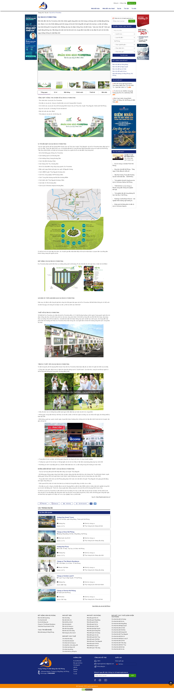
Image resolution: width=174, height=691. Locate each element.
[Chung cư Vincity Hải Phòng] (47, 595)
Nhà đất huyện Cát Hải (93, 643)
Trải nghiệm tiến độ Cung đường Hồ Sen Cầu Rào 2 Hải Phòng (124, 194)
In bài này (68, 503)
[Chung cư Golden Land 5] (47, 580)
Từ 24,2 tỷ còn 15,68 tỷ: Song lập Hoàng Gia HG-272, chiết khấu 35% (123, 92)
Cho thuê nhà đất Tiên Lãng (119, 643)
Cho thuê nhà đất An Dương (119, 619)
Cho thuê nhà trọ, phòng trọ (69, 651)
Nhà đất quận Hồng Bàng (93, 620)
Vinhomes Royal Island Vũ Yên (46, 626)
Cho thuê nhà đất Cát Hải (118, 640)
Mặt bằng (67, 92)
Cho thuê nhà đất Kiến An (118, 636)
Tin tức (126, 8)
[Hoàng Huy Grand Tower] (47, 521)
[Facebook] (95, 680)
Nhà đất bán (95, 8)
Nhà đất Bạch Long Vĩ (92, 645)
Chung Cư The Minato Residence (46, 624)
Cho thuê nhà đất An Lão (118, 649)
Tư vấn (133, 8)
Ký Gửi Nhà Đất (77, 661)
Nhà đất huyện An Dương (93, 633)
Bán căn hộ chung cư (67, 626)
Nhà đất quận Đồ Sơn (92, 622)
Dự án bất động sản (43, 622)
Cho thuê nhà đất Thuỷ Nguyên (120, 634)
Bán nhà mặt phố (66, 624)
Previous (35, 84)
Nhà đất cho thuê (109, 8)
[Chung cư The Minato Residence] (47, 565)
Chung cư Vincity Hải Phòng (66, 591)
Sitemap (75, 669)
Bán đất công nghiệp (67, 628)
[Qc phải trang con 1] (124, 127)
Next (113, 57)
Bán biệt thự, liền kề (67, 622)
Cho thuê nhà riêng (67, 638)
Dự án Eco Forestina (55, 13)
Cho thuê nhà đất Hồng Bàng (119, 623)
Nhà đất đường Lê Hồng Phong (46, 632)
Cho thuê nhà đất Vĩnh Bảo (119, 630)
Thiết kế (92, 92)
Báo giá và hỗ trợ (77, 663)
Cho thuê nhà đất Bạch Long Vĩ (120, 638)
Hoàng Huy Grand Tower (65, 517)
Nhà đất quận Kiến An (92, 618)
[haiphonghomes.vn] (43, 6)
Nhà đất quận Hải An (92, 624)
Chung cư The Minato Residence (68, 561)
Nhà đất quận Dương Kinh (93, 630)
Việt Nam (120, 664)
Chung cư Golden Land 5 (65, 576)
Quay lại (56, 503)
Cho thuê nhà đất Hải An (118, 621)
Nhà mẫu (104, 92)
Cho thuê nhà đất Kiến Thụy (119, 645)
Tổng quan (44, 92)
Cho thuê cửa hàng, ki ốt (68, 647)
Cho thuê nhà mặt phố (68, 641)
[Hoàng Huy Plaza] (47, 551)
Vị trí (55, 92)
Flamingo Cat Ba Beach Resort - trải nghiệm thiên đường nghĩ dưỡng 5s (124, 199)
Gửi (132, 675)
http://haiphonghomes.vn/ (103, 497)
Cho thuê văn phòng (67, 649)
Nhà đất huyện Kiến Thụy (93, 637)
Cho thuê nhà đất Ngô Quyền (119, 625)
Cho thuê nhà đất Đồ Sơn (118, 647)
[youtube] (105, 680)
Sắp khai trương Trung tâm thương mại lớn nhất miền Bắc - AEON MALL (123, 175)
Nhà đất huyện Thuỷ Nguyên (94, 641)
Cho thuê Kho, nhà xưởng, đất (70, 645)
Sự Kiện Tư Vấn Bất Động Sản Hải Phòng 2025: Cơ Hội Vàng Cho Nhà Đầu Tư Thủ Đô (129, 155)
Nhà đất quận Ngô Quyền (93, 628)
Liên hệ (75, 667)
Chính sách (79, 92)
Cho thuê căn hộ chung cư (69, 643)
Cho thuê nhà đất (42, 620)
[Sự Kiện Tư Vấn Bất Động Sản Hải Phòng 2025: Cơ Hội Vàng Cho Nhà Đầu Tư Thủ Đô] (118, 157)
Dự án (119, 8)
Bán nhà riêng (66, 618)
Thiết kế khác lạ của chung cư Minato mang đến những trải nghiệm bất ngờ (123, 187)
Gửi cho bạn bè (82, 503)
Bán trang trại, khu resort (68, 633)
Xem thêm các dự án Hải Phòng (101, 606)
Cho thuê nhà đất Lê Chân (118, 628)
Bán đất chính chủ (67, 620)
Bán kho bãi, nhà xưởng (68, 630)
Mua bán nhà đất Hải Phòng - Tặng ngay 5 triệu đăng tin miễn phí (124, 170)
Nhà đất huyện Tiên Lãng (93, 648)
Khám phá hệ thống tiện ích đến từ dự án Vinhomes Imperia (123, 205)
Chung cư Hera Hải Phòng (65, 532)
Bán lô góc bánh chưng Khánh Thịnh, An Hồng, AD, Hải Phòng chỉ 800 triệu (124, 100)
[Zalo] (100, 680)
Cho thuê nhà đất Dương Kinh (119, 632)
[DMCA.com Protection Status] (87, 689)
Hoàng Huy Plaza (63, 547)
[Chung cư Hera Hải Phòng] (47, 536)
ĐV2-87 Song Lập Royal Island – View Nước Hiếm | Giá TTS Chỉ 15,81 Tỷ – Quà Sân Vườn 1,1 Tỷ (123, 85)
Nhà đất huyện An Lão (93, 635)
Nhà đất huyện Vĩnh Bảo (93, 639)
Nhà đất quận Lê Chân (93, 626)
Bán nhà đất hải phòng (44, 618)
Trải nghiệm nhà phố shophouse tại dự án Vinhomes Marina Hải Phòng (124, 181)
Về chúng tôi (76, 665)
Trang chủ (41, 13)
